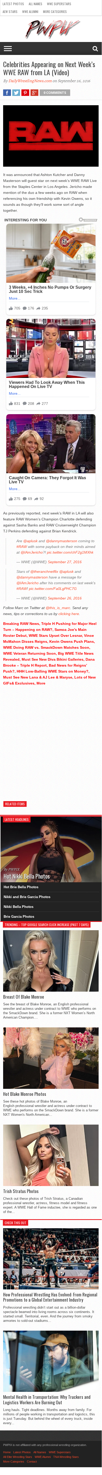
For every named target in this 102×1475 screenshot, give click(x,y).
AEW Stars (10, 11)
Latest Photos (13, 4)
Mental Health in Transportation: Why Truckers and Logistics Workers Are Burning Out (47, 1399)
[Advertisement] (51, 740)
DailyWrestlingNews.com (30, 81)
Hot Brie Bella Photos (21, 887)
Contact (32, 1461)
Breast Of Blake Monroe (23, 996)
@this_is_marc (58, 608)
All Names (35, 4)
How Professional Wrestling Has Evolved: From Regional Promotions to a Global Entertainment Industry (50, 1297)
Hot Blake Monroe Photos (24, 1094)
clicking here (68, 614)
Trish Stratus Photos (21, 1191)
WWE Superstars (59, 4)
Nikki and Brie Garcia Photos (27, 897)
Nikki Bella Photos (18, 907)
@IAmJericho (32, 552)
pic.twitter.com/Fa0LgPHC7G (53, 589)
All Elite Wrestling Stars (17, 1456)
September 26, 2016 (65, 598)
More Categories (55, 11)
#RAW (21, 547)
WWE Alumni (30, 11)
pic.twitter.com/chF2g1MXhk (70, 552)
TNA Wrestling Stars (66, 1456)
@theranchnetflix (44, 571)
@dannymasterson (61, 541)
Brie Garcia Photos (19, 917)
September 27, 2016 (65, 562)
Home (7, 1452)
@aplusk (30, 541)
